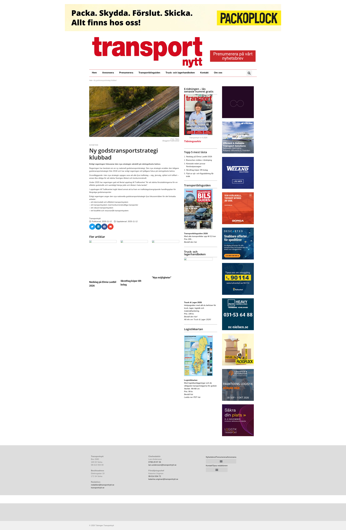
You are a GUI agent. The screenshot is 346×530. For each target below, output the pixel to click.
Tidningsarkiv (192, 141)
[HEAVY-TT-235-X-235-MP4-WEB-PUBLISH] (238, 117)
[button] (249, 73)
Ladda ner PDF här (192, 397)
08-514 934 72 (154, 476)
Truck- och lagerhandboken (180, 72)
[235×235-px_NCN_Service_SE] (238, 329)
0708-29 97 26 (154, 462)
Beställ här (188, 394)
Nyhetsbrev (211, 457)
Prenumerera (126, 72)
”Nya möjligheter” (161, 277)
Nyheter (93, 145)
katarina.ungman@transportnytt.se (163, 479)
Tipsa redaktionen (220, 465)
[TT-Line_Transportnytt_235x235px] (238, 153)
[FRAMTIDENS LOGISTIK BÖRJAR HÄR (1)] (238, 400)
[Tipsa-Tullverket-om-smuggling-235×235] (238, 294)
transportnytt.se (97, 488)
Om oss (218, 72)
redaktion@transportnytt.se (102, 485)
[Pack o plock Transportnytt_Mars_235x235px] (238, 365)
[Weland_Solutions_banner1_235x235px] (238, 188)
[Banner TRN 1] (238, 259)
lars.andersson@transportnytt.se (162, 465)
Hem (94, 72)
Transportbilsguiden (149, 72)
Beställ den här (190, 242)
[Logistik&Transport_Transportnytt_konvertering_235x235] (238, 435)
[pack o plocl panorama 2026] (173, 17)
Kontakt (204, 72)
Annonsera (108, 72)
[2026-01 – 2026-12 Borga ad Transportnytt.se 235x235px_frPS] (238, 223)
